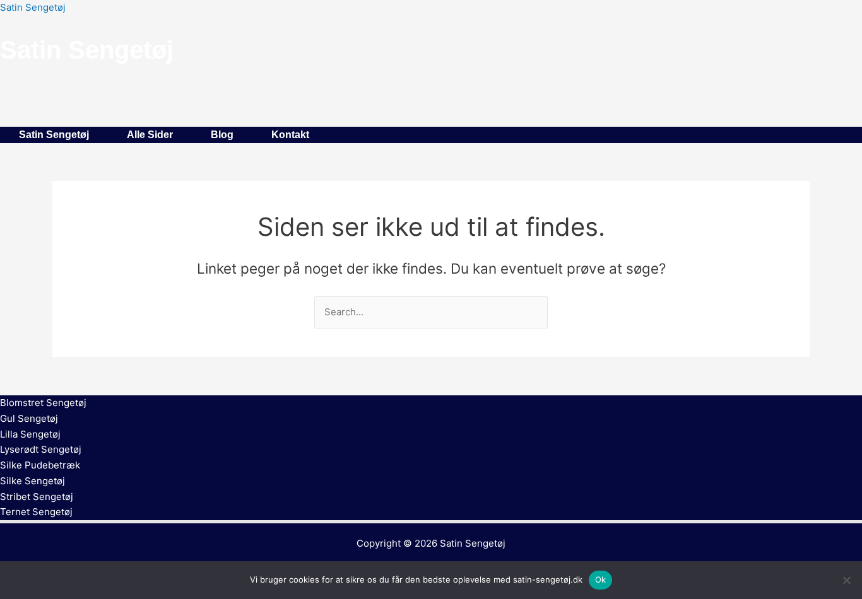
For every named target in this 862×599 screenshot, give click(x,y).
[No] (846, 580)
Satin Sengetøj (33, 7)
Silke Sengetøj (32, 481)
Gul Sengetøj (29, 418)
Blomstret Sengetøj (43, 403)
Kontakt (290, 134)
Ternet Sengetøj (36, 512)
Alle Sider (150, 134)
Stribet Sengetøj (36, 497)
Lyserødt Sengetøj (40, 449)
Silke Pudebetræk (40, 465)
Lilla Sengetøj (30, 434)
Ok (600, 579)
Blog (222, 134)
